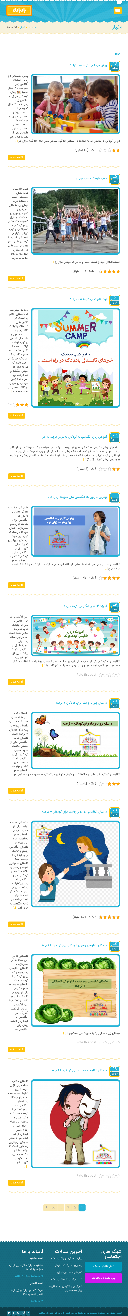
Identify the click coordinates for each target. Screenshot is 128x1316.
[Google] (18, 1313)
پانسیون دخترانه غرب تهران (68, 1265)
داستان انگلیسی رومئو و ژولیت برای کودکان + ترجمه (74, 811)
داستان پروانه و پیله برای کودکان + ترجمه (81, 703)
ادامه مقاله (16, 157)
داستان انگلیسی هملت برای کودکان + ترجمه (79, 1070)
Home (32, 27)
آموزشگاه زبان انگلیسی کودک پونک (84, 606)
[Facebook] (14, 1313)
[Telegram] (23, 1313)
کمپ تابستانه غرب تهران (91, 178)
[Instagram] (28, 1313)
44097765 (21, 1276)
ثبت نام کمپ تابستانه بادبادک (88, 299)
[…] (16, 141)
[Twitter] (9, 1313)
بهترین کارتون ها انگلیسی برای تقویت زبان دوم (77, 497)
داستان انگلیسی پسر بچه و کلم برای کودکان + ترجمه (74, 945)
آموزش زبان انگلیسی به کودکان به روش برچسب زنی (74, 437)
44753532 (36, 1301)
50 (54, 1207)
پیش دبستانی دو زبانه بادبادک (88, 65)
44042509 (36, 1276)
